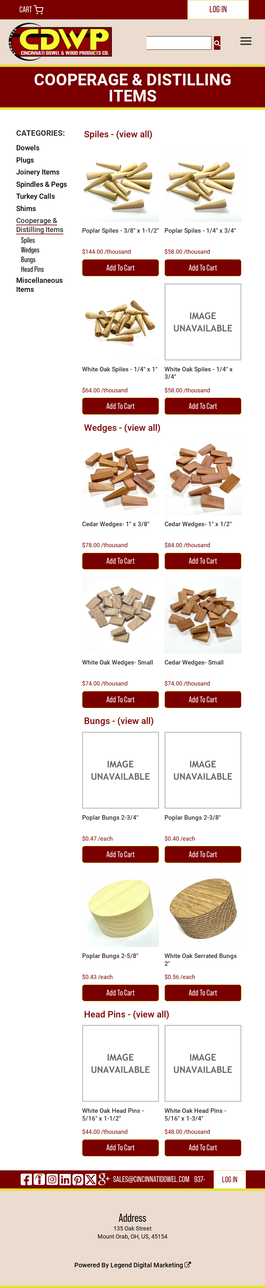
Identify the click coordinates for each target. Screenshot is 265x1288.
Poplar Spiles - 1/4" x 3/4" (200, 230)
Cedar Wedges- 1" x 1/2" (198, 524)
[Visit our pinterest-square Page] (77, 1179)
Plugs (25, 160)
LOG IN (218, 9)
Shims (26, 208)
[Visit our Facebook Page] (26, 1179)
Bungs (28, 259)
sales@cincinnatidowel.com (151, 1179)
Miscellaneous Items (39, 284)
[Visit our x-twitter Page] (90, 1179)
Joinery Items (37, 171)
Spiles (28, 240)
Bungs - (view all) (119, 720)
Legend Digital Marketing (148, 1265)
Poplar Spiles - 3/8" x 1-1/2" (120, 230)
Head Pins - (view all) (126, 1014)
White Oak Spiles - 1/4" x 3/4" (198, 373)
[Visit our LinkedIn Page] (65, 1179)
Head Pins (32, 269)
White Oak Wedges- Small (117, 662)
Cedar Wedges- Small (194, 662)
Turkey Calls (35, 196)
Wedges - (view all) (122, 427)
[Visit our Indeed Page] (39, 1179)
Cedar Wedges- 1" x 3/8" (115, 524)
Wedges (30, 249)
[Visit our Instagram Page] (52, 1179)
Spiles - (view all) (118, 134)
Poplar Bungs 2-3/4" (110, 817)
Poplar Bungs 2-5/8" (110, 956)
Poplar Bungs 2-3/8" (192, 817)
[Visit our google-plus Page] (104, 1179)
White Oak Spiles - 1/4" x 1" (119, 369)
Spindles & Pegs (41, 184)
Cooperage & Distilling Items (39, 225)
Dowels (27, 147)
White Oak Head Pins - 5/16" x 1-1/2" (113, 1114)
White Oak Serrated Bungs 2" (200, 959)
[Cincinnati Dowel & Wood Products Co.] (59, 42)
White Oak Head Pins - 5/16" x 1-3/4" (195, 1114)
